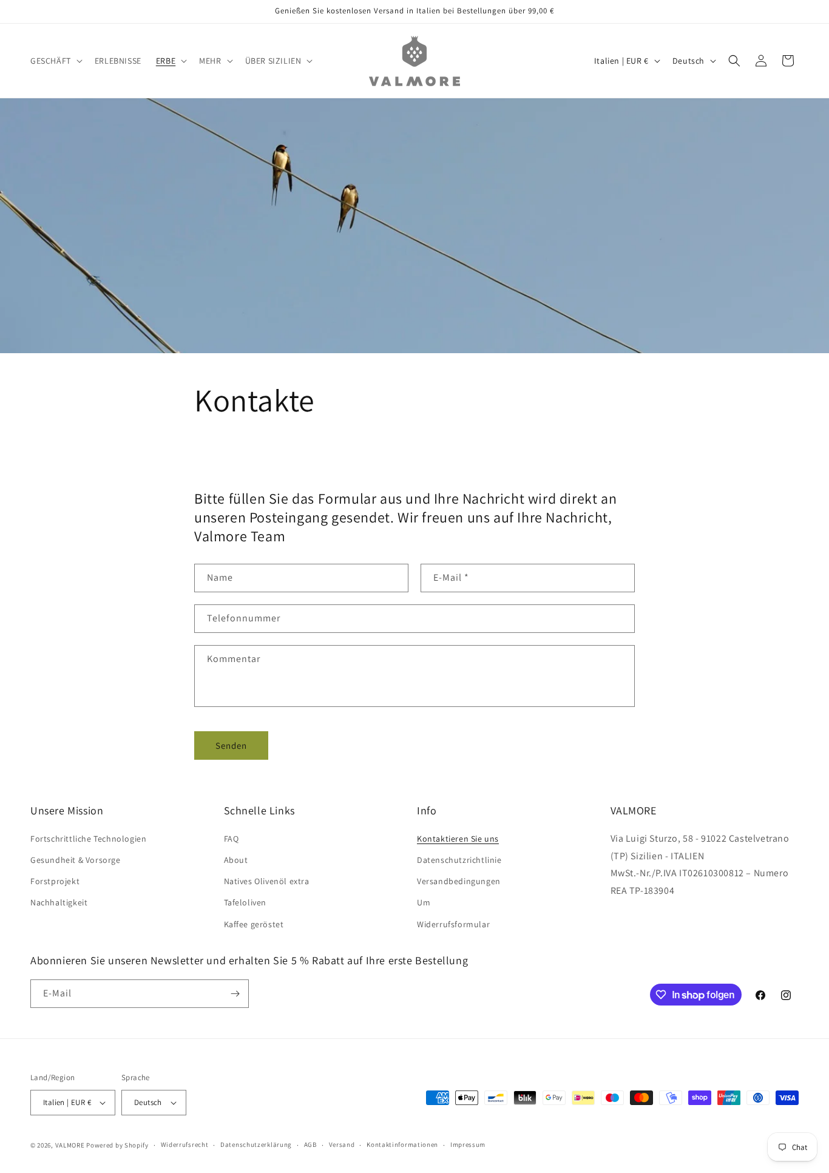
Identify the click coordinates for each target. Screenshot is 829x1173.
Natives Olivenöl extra (267, 881)
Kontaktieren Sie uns (458, 838)
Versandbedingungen (459, 881)
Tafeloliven (245, 902)
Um (423, 902)
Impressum (468, 1144)
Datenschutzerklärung (256, 1144)
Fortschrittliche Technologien (88, 838)
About (236, 859)
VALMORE (70, 1145)
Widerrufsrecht (185, 1144)
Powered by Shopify (117, 1145)
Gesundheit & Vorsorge (75, 859)
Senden (231, 745)
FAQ (231, 838)
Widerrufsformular (453, 924)
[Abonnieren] (235, 993)
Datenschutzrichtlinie (459, 859)
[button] (55, 60)
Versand (342, 1144)
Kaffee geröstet (254, 924)
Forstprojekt (55, 881)
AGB (310, 1144)
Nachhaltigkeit (58, 902)
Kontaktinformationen (402, 1144)
